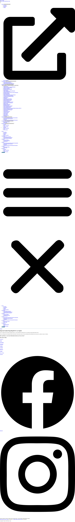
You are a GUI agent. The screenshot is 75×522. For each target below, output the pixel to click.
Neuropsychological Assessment (7, 137)
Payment (4, 149)
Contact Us (3, 152)
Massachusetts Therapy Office (4, 519)
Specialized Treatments (6, 140)
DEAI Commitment (6, 324)
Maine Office (5, 147)
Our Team (4, 306)
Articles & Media (5, 151)
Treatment (3, 313)
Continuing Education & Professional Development (10, 145)
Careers (4, 134)
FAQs (4, 325)
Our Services (5, 132)
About (2, 131)
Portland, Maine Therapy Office (17, 519)
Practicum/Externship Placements (8, 143)
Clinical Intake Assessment (7, 136)
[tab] (4, 85)
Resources (3, 148)
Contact (1, 351)
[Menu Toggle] (0, 2)
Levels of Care (5, 141)
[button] (37, 229)
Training (3, 142)
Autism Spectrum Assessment (7, 138)
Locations (3, 146)
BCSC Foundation (6, 135)
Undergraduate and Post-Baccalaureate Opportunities (10, 317)
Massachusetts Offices (6, 321)
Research (4, 133)
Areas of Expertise (6, 314)
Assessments (3, 310)
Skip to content (2, 0)
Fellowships (5, 144)
